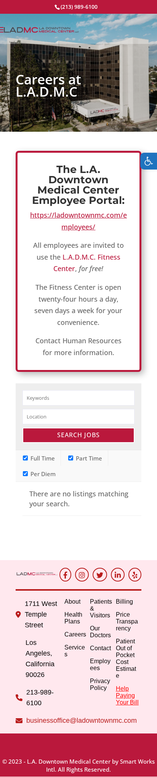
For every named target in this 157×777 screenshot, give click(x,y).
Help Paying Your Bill (127, 695)
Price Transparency (127, 621)
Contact (100, 648)
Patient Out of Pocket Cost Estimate (126, 658)
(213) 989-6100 (79, 6)
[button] (148, 161)
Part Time (88, 458)
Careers (75, 634)
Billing (124, 601)
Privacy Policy (100, 684)
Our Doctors (100, 631)
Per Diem (42, 474)
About (72, 601)
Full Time (42, 458)
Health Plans (73, 618)
